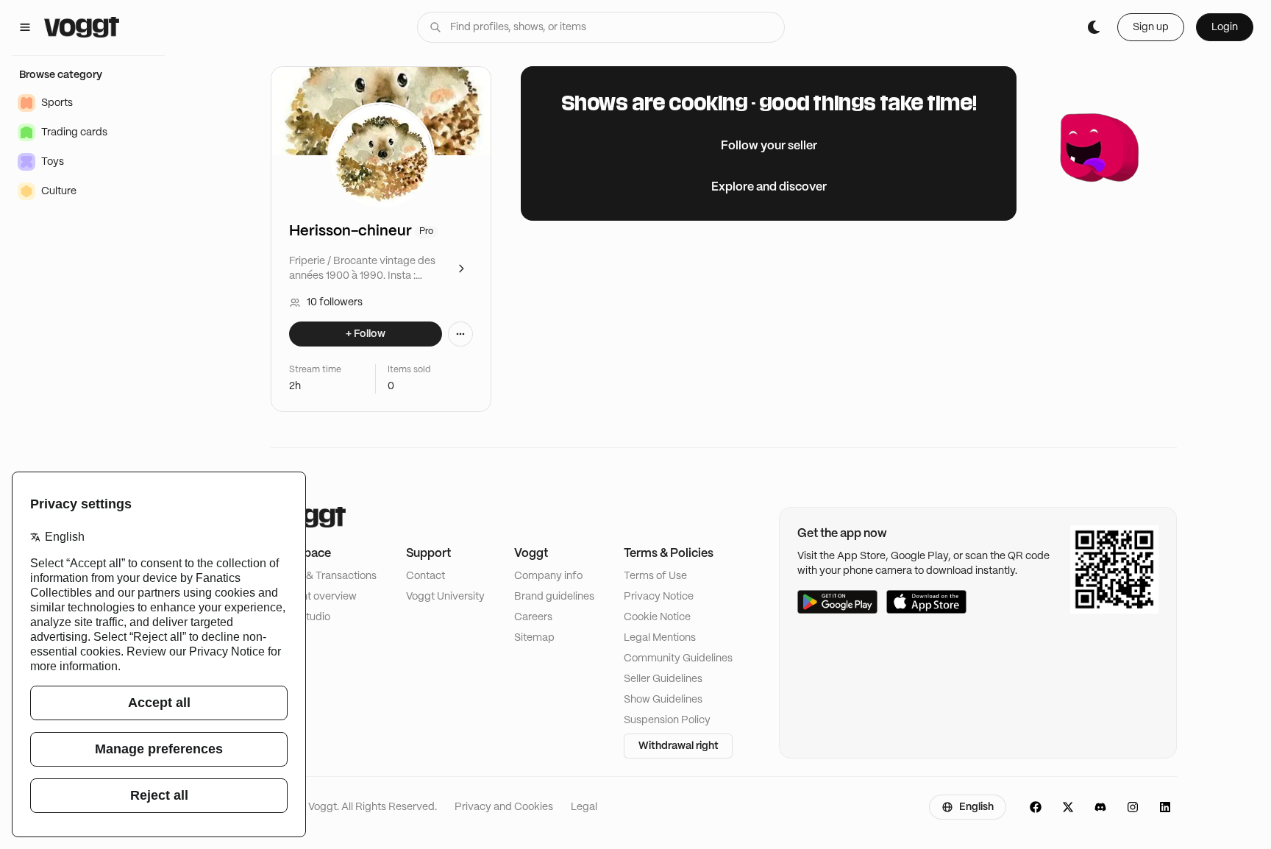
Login (1224, 27)
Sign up (1151, 27)
